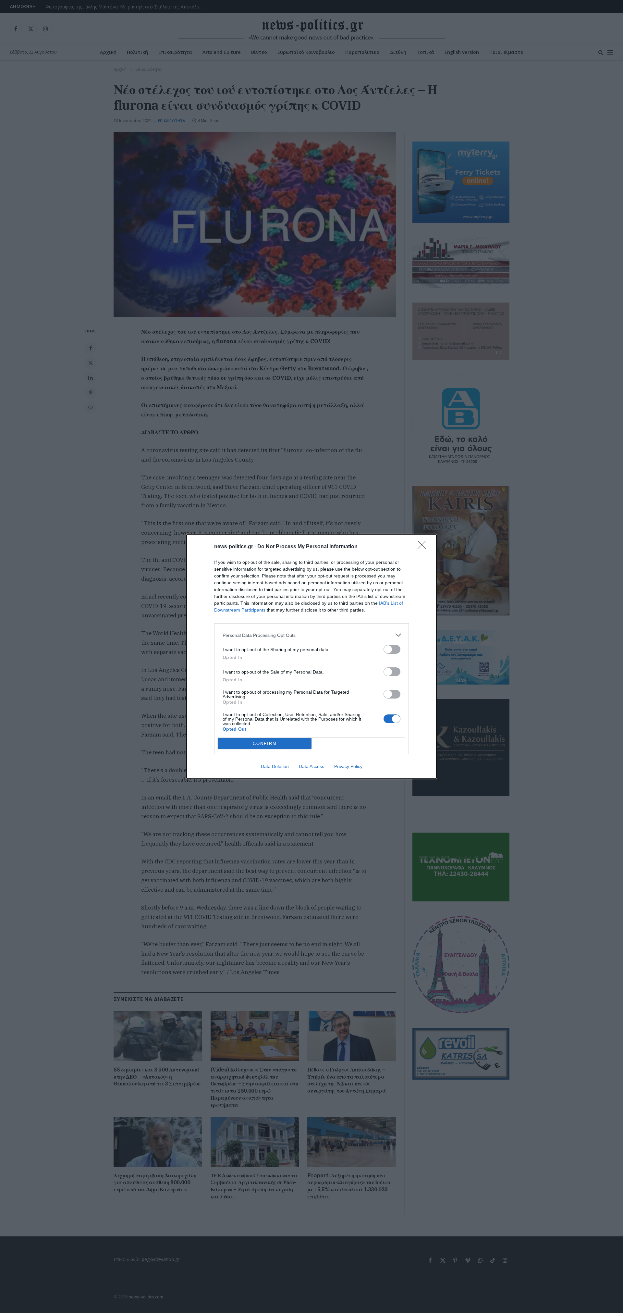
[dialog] (311, 656)
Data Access (311, 766)
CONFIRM (265, 743)
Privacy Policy (348, 766)
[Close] (424, 547)
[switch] (392, 649)
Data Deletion (275, 766)
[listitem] (311, 635)
